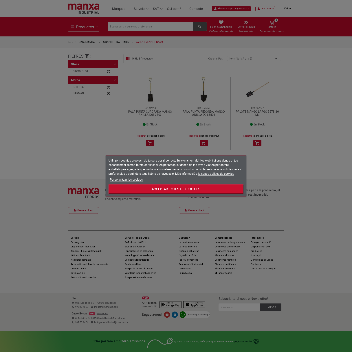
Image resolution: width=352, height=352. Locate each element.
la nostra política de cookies (216, 173)
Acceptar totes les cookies (176, 189)
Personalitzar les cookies (126, 179)
